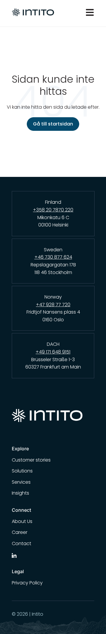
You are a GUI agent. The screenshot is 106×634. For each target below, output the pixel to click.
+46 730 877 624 (53, 257)
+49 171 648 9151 (53, 351)
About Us (22, 521)
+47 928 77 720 (53, 304)
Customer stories (31, 460)
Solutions (22, 470)
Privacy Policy (27, 582)
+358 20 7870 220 (53, 209)
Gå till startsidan (53, 123)
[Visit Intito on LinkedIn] (14, 554)
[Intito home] (53, 417)
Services (21, 482)
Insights (20, 493)
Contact (21, 543)
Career (19, 532)
